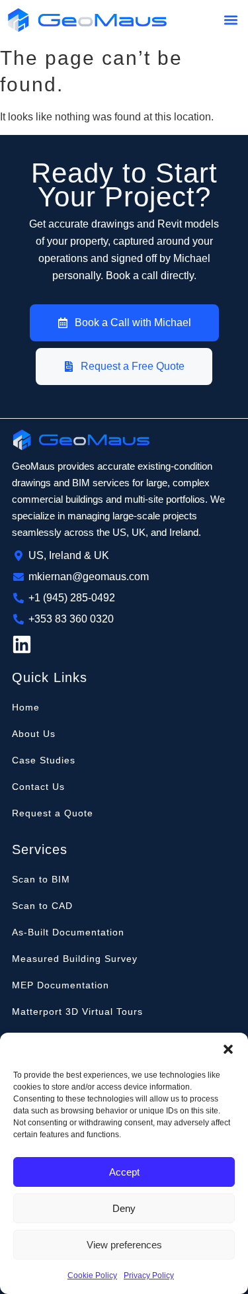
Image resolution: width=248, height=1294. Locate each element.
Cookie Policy (92, 1275)
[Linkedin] (22, 644)
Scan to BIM (41, 879)
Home (26, 707)
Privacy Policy (149, 1275)
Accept (124, 1172)
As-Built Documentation (68, 932)
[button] (228, 1049)
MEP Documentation (60, 985)
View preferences (124, 1244)
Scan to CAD (42, 905)
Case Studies (43, 760)
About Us (34, 733)
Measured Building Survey (75, 958)
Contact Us (38, 786)
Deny (124, 1208)
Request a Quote (52, 813)
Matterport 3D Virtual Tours (77, 1011)
